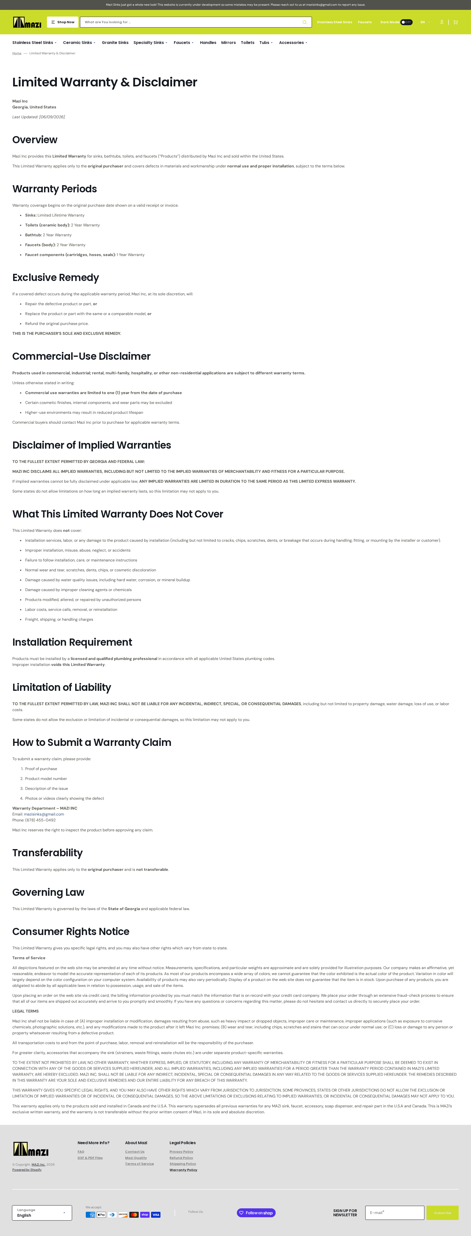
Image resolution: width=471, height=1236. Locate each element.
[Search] (305, 22)
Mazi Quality (136, 1158)
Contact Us (134, 1152)
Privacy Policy (181, 1152)
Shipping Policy (183, 1163)
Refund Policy (181, 1158)
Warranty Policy (183, 1170)
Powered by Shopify (27, 1170)
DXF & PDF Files (90, 1158)
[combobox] (196, 22)
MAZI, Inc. (38, 1164)
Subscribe (442, 1213)
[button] (454, 22)
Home (17, 53)
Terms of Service (139, 1163)
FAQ (81, 1152)
